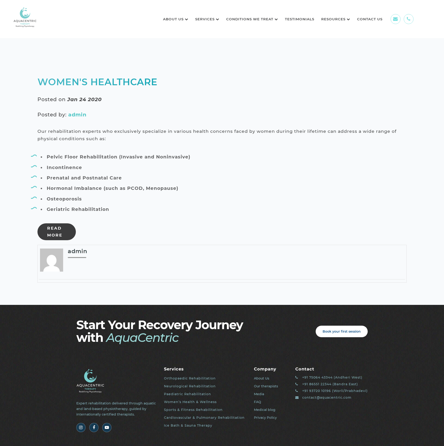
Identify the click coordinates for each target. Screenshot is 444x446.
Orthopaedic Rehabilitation (190, 378)
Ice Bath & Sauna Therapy (188, 425)
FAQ (257, 402)
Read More (54, 231)
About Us (174, 19)
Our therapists (266, 386)
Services (205, 19)
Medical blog (264, 410)
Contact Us (369, 19)
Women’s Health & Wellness (190, 402)
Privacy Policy (265, 418)
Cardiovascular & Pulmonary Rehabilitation (204, 418)
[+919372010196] (408, 19)
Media (259, 394)
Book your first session (342, 331)
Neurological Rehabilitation (190, 386)
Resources (334, 19)
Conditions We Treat (250, 19)
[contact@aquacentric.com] (395, 19)
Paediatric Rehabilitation (187, 394)
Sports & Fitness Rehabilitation (193, 410)
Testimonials (299, 19)
